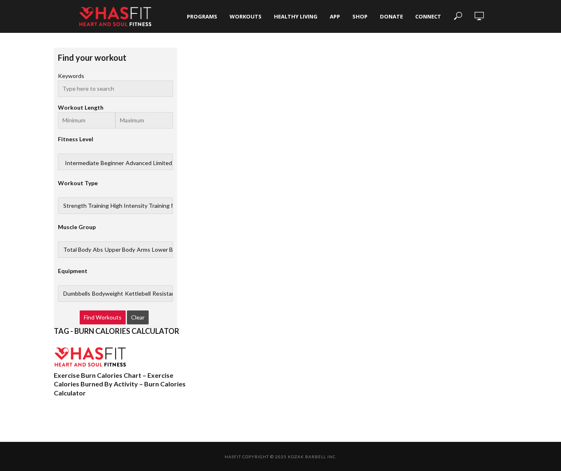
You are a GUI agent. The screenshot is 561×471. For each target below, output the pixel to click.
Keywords (71, 75)
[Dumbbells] (76, 293)
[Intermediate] (82, 163)
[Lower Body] (167, 249)
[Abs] (98, 249)
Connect (428, 16)
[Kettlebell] (138, 293)
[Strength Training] (86, 205)
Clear (138, 317)
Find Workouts (103, 317)
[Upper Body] (120, 249)
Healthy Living (295, 16)
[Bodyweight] (107, 293)
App (335, 16)
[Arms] (143, 249)
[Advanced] (138, 163)
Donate (391, 16)
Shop (360, 16)
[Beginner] (112, 163)
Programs (202, 16)
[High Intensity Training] (140, 205)
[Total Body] (77, 249)
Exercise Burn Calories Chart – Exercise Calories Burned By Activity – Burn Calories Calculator (120, 384)
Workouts (246, 16)
